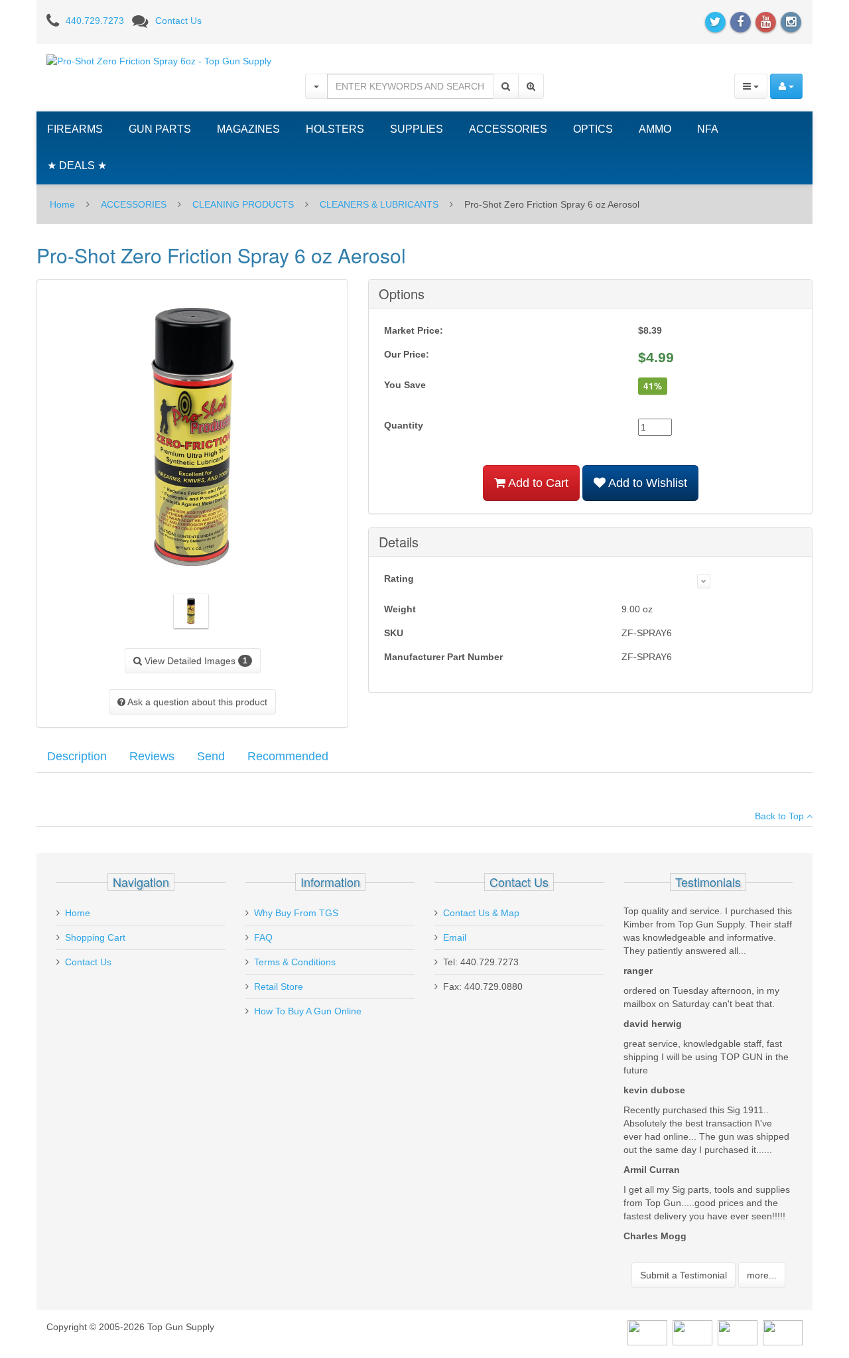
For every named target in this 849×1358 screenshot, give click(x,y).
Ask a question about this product (196, 702)
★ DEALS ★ (77, 165)
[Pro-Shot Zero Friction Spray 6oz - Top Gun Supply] (158, 60)
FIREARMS (75, 129)
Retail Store (278, 986)
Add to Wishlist (646, 483)
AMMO (655, 129)
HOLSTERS (335, 129)
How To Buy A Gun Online (307, 1011)
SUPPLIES (416, 129)
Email (454, 937)
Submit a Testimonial (683, 1275)
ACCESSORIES (508, 129)
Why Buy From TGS (296, 913)
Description (77, 756)
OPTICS (593, 129)
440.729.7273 (95, 20)
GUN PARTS (160, 129)
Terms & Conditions (295, 962)
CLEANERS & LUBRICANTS (379, 204)
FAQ (263, 937)
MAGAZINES (248, 129)
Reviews (151, 756)
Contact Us (178, 20)
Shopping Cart (95, 937)
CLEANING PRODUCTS (243, 204)
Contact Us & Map (481, 913)
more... (762, 1275)
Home (62, 204)
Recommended (287, 756)
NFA (707, 129)
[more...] (703, 581)
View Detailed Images (194, 660)
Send (211, 756)
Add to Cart (536, 483)
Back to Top (781, 816)
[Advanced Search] (531, 86)
